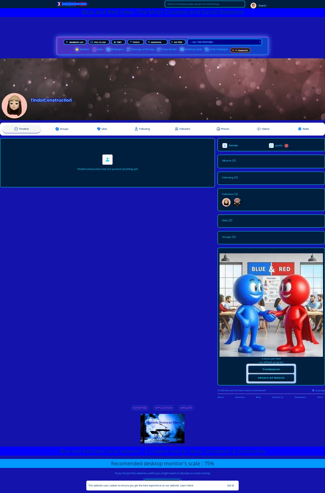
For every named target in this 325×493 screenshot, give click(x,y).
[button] (205, 4)
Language (319, 390)
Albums (226, 160)
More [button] (320, 397)
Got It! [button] (230, 485)
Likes (225, 220)
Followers (228, 194)
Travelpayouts (271, 369)
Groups (226, 237)
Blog (258, 397)
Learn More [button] (186, 485)
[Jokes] (94, 49)
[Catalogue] (206, 49)
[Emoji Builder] (158, 49)
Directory (240, 397)
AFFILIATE (186, 408)
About (221, 397)
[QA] (181, 49)
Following (227, 177)
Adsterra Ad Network (271, 377)
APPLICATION (163, 408)
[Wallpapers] (108, 49)
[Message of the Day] (128, 49)
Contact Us (277, 397)
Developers (300, 397)
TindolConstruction (51, 100)
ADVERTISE (140, 408)
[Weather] (77, 49)
